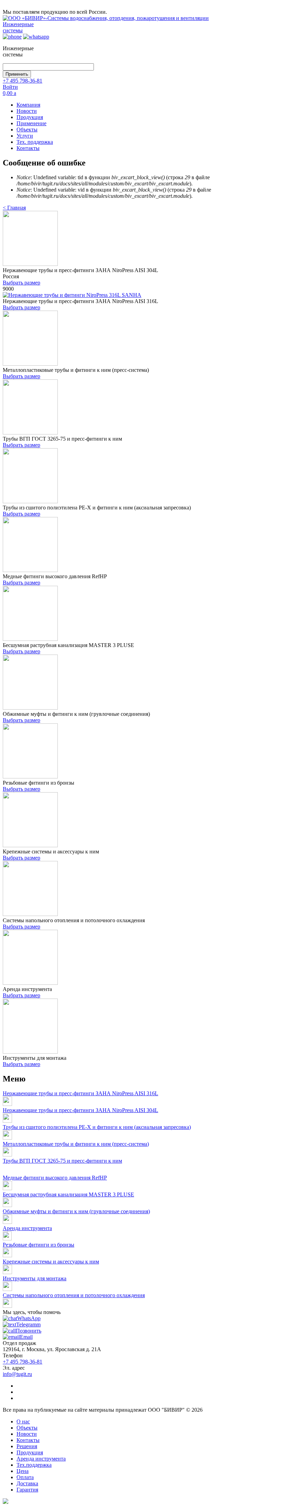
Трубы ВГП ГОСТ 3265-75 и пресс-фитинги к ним (62, 1161)
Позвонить (28, 1331)
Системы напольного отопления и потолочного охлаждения (74, 1295)
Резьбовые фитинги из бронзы (38, 1245)
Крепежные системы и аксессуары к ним (51, 1261)
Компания (28, 105)
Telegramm (28, 1324)
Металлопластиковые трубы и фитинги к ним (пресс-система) (76, 1144)
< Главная (14, 208)
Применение (31, 123)
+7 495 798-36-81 (22, 81)
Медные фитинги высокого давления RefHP (55, 1178)
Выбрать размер (21, 283)
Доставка (27, 1483)
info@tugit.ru (17, 1374)
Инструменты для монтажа (34, 1278)
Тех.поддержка (34, 1465)
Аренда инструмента (27, 1228)
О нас (23, 1421)
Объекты (27, 129)
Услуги (25, 136)
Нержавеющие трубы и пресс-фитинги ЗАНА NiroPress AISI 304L (80, 1110)
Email (26, 1337)
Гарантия (27, 1490)
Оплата (25, 1477)
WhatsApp (29, 1318)
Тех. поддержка (35, 142)
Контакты (28, 148)
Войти (10, 87)
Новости (27, 111)
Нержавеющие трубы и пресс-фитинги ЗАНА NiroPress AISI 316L (80, 1093)
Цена (23, 1471)
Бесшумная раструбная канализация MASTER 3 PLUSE (68, 1194)
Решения (27, 1446)
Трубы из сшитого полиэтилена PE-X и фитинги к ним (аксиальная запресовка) (97, 1127)
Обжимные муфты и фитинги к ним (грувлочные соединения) (76, 1211)
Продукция (30, 117)
